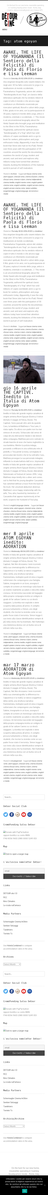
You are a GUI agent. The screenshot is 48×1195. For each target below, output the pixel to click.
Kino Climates (9, 901)
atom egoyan (8, 177)
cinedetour (39, 78)
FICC (5, 897)
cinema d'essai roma (18, 511)
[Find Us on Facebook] (24, 2)
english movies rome (23, 182)
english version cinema (35, 185)
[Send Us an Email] (22, 2)
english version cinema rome (14, 188)
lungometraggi (8, 191)
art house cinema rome (32, 174)
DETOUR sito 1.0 (10, 893)
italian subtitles (31, 188)
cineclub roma (19, 177)
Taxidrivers (8, 930)
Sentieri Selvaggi (10, 925)
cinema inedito (8, 182)
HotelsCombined (14, 945)
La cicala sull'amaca (12, 905)
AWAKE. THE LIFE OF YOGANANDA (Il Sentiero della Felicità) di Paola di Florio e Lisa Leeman (23, 63)
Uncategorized (16, 634)
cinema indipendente (33, 179)
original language (21, 191)
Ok (24, 1191)
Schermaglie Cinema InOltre (15, 921)
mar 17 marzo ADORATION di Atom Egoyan (18, 669)
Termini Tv (7, 933)
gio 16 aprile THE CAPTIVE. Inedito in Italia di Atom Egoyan (21, 396)
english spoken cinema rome (14, 645)
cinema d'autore (31, 177)
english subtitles (20, 185)
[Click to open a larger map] (15, 854)
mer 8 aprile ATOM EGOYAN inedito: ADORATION (18, 540)
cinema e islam (19, 179)
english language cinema (20, 505)
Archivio (14, 174)
